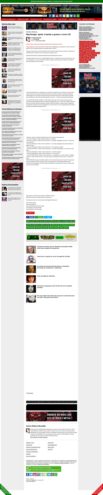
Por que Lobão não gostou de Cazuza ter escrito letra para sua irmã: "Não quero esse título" (55, 296)
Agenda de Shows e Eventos (86, 34)
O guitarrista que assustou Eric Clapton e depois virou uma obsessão (11, 151)
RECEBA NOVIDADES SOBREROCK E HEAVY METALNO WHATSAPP (5, 490)
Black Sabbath (84, 44)
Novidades (28, 31)
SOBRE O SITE (6, 5)
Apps (66, 227)
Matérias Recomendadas (10, 184)
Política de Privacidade (43, 464)
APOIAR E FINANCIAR (55, 5)
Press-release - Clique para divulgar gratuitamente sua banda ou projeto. (44, 44)
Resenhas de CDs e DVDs (85, 36)
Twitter (37, 227)
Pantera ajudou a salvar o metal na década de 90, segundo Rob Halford (12, 154)
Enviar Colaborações (84, 66)
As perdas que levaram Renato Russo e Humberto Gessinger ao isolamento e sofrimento (53, 267)
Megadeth (91, 50)
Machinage (34, 31)
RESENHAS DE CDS (36, 19)
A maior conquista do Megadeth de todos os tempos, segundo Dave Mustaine (12, 119)
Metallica (83, 53)
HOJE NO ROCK (62, 19)
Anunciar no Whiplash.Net (85, 65)
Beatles (92, 41)
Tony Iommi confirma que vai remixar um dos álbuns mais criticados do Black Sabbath (14, 49)
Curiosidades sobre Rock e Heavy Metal (88, 35)
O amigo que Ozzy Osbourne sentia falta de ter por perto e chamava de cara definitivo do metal (14, 102)
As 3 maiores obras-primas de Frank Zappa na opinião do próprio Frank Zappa (12, 141)
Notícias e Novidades (84, 32)
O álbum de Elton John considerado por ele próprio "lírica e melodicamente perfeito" (11, 122)
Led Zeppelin (83, 50)
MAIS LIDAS (51, 447)
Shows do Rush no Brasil (85, 30)
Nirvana (97, 53)
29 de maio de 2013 (40, 40)
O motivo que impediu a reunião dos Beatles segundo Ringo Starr (15, 75)
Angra (86, 41)
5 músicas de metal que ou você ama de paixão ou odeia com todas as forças (15, 59)
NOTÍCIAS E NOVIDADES (8, 19)
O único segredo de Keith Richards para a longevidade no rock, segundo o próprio (11, 112)
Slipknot (87, 59)
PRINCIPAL (51, 442)
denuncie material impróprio (62, 463)
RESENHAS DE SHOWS (50, 19)
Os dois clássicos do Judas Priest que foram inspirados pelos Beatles (15, 86)
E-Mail (61, 227)
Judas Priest (83, 48)
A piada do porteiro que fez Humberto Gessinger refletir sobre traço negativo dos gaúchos (54, 247)
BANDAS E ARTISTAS (88, 19)
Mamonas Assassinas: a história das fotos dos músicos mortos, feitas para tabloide (15, 91)
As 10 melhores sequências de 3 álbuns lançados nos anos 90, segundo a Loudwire (11, 115)
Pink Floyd (93, 55)
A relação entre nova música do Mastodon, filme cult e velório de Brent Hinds (11, 148)
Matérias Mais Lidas (8, 24)
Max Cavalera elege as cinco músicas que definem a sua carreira (14, 199)
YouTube (45, 227)
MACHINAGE (30, 46)
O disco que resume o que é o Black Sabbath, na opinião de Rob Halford (15, 38)
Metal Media (36, 39)
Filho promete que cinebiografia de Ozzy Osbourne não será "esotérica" (11, 145)
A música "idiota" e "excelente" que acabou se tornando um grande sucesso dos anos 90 (14, 188)
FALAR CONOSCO (74, 5)
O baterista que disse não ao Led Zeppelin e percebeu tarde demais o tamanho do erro (15, 43)
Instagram (30, 227)
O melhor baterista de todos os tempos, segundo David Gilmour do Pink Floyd (15, 54)
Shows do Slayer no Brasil (85, 29)
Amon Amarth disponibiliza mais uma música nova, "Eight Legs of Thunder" (12, 132)
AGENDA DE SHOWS (23, 19)
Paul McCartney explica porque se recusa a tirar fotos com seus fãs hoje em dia (15, 80)
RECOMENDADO (52, 445)
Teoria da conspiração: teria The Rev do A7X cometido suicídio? (54, 286)
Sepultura (91, 57)
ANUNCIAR (15, 5)
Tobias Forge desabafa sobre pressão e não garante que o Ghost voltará (14, 70)
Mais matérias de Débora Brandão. (39, 437)
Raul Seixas (83, 57)
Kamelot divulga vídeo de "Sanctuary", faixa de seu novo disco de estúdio (12, 135)
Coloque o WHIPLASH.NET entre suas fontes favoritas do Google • (62, 221)
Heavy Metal (83, 46)
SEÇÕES (75, 19)
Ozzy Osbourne (84, 55)
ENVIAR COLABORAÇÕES (27, 5)
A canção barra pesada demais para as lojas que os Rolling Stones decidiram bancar (15, 64)
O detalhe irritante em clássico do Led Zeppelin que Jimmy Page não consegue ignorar (12, 158)
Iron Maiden (91, 46)
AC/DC (81, 41)
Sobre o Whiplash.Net (84, 64)
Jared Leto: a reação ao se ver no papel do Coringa (53, 256)
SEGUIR (65, 5)
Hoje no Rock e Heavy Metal (86, 33)
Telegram (63, 225)
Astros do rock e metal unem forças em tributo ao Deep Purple (15, 27)
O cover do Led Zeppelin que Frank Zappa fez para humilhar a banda (15, 193)
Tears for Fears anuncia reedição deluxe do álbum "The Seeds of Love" (15, 33)
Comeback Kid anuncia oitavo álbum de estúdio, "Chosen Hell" (11, 125)
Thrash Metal (84, 62)
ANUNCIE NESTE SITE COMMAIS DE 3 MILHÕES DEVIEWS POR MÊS (98, 490)
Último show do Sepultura (85, 26)
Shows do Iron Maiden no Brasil (87, 28)
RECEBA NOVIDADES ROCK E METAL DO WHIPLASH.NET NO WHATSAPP (51, 1)
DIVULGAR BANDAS (41, 5)
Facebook (71, 225)
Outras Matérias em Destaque (12, 109)
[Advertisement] (38, 123)
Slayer (82, 59)
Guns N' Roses (94, 44)
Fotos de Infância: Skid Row (46, 276)
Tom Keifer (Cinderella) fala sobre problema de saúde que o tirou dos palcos (12, 128)
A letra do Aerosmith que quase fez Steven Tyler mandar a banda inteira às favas (11, 138)
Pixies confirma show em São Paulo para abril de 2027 (14, 96)
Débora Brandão (37, 37)
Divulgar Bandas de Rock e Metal (87, 68)
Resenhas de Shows (84, 38)
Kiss (90, 48)
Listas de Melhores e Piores (85, 39)
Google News (53, 227)
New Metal (90, 53)
